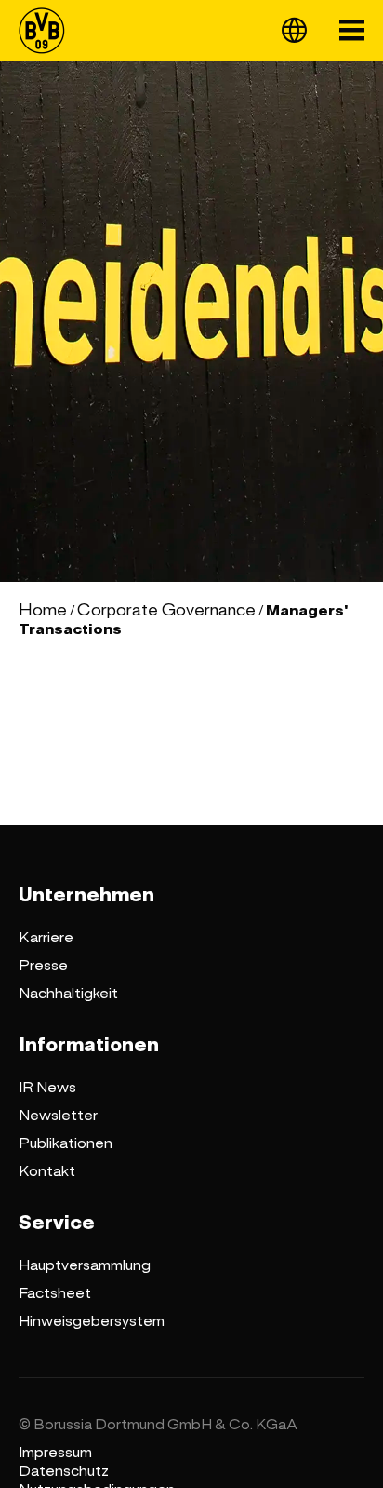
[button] (294, 30)
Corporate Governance (166, 610)
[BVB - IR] (47, 30)
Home (43, 610)
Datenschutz (64, 1471)
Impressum (55, 1452)
